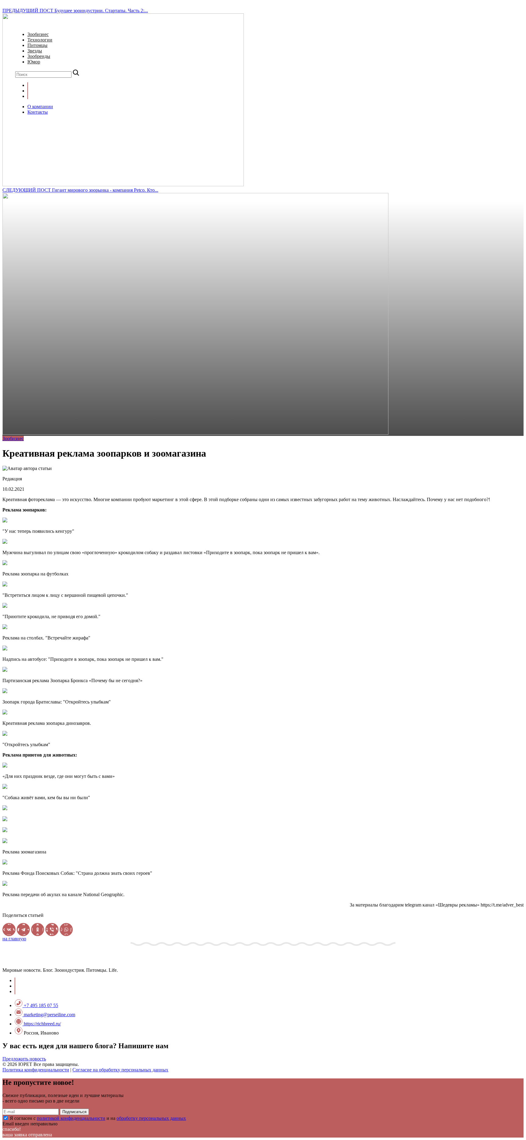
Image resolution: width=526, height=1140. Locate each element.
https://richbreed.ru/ (42, 1023)
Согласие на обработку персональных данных (120, 1069)
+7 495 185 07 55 (40, 1005)
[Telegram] (23, 929)
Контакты (37, 112)
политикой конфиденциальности (71, 1118)
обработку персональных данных (151, 1118)
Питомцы (37, 45)
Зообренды (38, 56)
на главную (14, 938)
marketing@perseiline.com (49, 1014)
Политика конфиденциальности (35, 1069)
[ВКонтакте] (9, 929)
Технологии (39, 39)
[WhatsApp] (66, 929)
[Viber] (51, 929)
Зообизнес (38, 34)
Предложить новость (24, 1058)
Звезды (34, 50)
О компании (40, 106)
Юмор (33, 61)
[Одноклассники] (37, 929)
